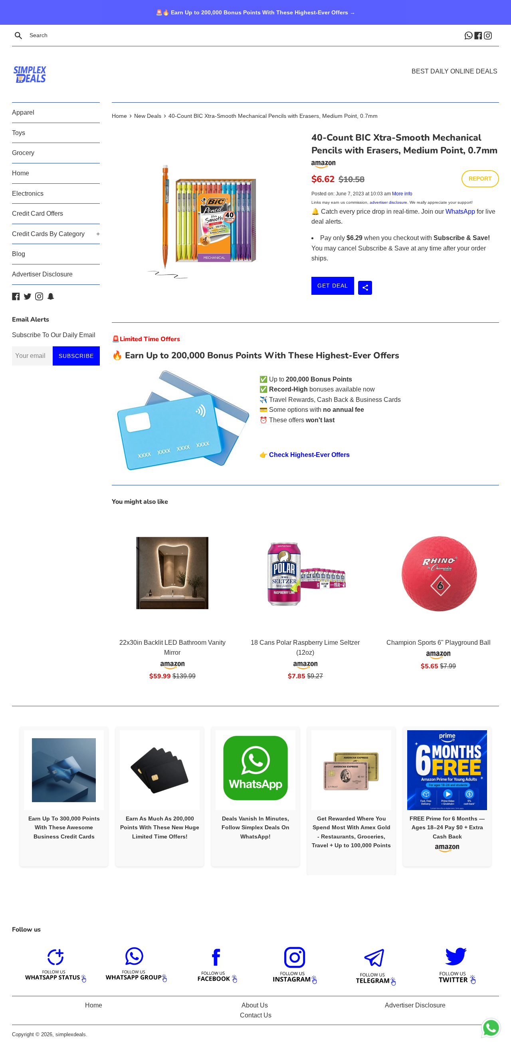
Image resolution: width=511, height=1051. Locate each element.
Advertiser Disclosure (42, 274)
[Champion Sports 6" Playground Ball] (438, 573)
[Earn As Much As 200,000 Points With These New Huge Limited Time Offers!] (160, 770)
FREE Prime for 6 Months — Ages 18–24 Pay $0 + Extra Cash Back (447, 827)
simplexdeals (70, 1034)
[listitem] (64, 796)
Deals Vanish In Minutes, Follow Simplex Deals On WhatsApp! (255, 827)
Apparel (23, 112)
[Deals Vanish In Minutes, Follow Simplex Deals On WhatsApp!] (255, 770)
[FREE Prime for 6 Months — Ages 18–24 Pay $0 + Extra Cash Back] (447, 770)
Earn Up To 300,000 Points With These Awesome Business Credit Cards (64, 827)
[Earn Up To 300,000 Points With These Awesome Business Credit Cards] (64, 770)
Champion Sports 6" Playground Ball (438, 642)
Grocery (23, 152)
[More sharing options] (365, 288)
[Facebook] (479, 35)
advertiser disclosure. (389, 202)
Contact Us (255, 1015)
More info (402, 194)
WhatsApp (460, 211)
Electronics (28, 193)
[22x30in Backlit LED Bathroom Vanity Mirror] (172, 573)
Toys (18, 132)
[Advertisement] (255, 62)
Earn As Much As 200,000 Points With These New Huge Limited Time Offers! (159, 827)
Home (20, 173)
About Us (255, 1005)
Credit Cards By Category (56, 233)
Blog (18, 253)
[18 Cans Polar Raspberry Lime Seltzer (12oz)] (305, 573)
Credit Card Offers (37, 213)
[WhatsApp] (469, 35)
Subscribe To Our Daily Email (53, 335)
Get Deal (332, 285)
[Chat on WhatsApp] (491, 1029)
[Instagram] (488, 35)
